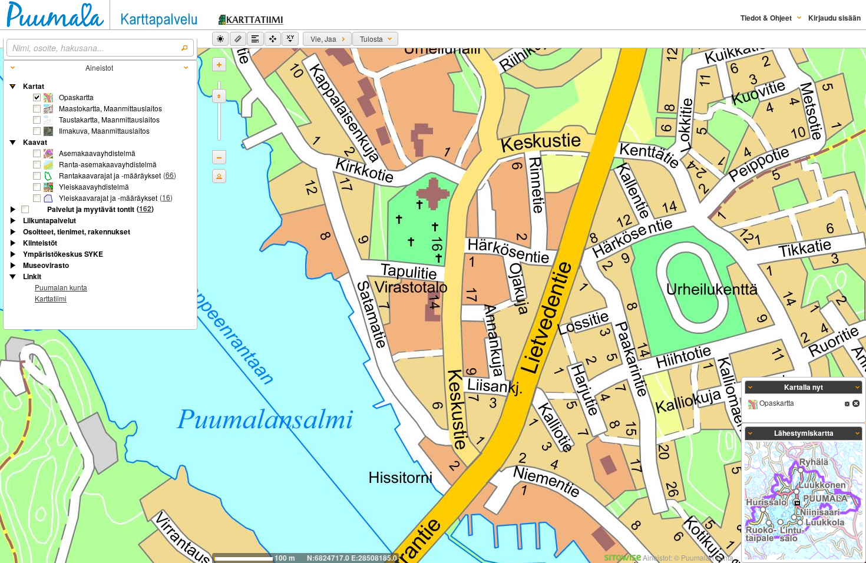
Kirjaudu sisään (834, 17)
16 (166, 197)
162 (145, 208)
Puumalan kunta (61, 287)
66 (170, 175)
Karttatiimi (51, 298)
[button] (220, 39)
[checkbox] (37, 97)
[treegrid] (100, 193)
